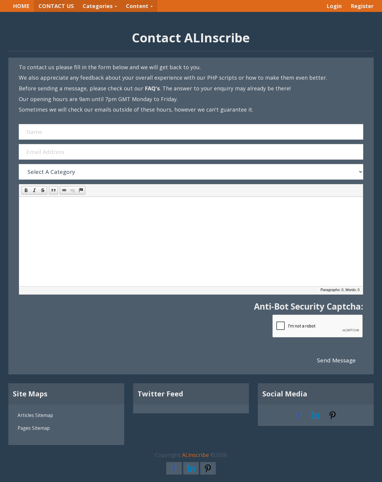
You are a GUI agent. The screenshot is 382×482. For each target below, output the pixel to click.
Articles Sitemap (35, 415)
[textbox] (191, 241)
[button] (26, 190)
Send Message (336, 360)
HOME (21, 6)
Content (138, 6)
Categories (98, 6)
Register (362, 6)
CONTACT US (56, 6)
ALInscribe (195, 454)
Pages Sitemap (34, 428)
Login (334, 6)
